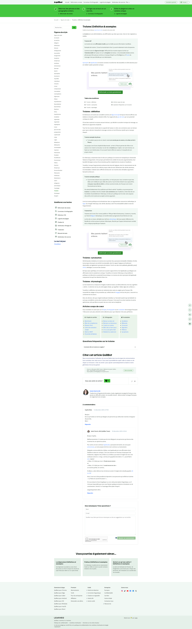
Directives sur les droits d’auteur (91, 623)
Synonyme (86, 62)
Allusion (56, 48)
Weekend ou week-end (109, 332)
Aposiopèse (57, 73)
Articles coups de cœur (119, 102)
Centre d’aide (108, 598)
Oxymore (56, 150)
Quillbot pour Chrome (60, 590)
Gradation (56, 117)
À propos (107, 590)
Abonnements (75, 590)
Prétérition (56, 175)
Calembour (57, 81)
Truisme (56, 190)
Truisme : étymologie (91, 107)
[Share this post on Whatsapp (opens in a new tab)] (190, 319)
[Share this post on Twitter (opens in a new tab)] (190, 310)
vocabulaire (121, 309)
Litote (55, 137)
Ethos (55, 111)
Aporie (55, 71)
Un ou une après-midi (109, 330)
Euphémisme (57, 114)
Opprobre (124, 327)
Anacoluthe (57, 53)
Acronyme (56, 38)
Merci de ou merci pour (110, 327)
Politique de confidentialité (61, 623)
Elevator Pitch (89, 325)
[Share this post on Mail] (190, 324)
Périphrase (57, 168)
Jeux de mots (57, 129)
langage (118, 292)
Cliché (55, 86)
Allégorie (56, 43)
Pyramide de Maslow (91, 334)
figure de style (116, 115)
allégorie (93, 216)
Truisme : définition (91, 102)
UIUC (136, 618)
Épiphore (56, 109)
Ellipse (55, 99)
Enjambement (57, 101)
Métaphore (57, 142)
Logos (55, 140)
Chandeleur (57, 244)
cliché (84, 267)
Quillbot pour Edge (59, 593)
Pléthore (124, 330)
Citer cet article (128, 370)
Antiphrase (57, 60)
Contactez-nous (108, 601)
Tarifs (72, 593)
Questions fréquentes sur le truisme (122, 104)
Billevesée (124, 323)
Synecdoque (57, 185)
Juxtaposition (57, 132)
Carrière (106, 595)
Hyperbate (56, 119)
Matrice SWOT (89, 332)
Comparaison (57, 88)
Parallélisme (57, 157)
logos (84, 203)
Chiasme (56, 83)
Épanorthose (57, 106)
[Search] (74, 27)
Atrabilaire (125, 321)
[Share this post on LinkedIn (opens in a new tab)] (190, 314)
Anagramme (57, 55)
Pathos (56, 162)
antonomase (90, 447)
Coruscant (125, 325)
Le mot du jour (60, 241)
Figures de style (58, 35)
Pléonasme (57, 173)
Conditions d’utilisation (75, 623)
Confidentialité (108, 593)
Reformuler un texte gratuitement (110, 92)
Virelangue (57, 193)
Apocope (56, 68)
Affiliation (73, 598)
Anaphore (56, 58)
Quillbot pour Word (59, 609)
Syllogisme (56, 183)
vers (88, 459)
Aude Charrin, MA (98, 30)
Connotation (57, 91)
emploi (104, 309)
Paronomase (57, 160)
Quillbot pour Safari (59, 595)
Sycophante (125, 332)
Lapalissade (57, 134)
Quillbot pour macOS (60, 606)
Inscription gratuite (171, 2)
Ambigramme (57, 50)
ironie (127, 55)
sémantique (113, 219)
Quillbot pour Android (60, 598)
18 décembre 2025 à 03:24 (119, 431)
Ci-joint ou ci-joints (108, 325)
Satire (55, 180)
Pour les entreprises (76, 595)
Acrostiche (56, 40)
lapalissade (94, 62)
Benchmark (88, 321)
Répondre (88, 424)
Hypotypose (57, 124)
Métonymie (57, 145)
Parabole (56, 155)
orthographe (111, 309)
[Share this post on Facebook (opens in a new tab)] (190, 305)
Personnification (58, 170)
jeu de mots (121, 117)
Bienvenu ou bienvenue (110, 323)
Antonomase (57, 66)
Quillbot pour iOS (59, 601)
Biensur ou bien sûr (108, 321)
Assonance (57, 76)
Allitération (57, 45)
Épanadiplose (57, 104)
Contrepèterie (57, 94)
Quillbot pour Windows (60, 604)
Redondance (57, 178)
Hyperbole (56, 122)
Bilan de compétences (91, 323)
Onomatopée (57, 147)
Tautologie (56, 188)
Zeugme (56, 196)
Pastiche (56, 165)
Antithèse (56, 63)
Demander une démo (77, 601)
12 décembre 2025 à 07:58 (101, 410)
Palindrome (57, 152)
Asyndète (56, 78)
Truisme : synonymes (91, 104)
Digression (56, 96)
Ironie (55, 127)
